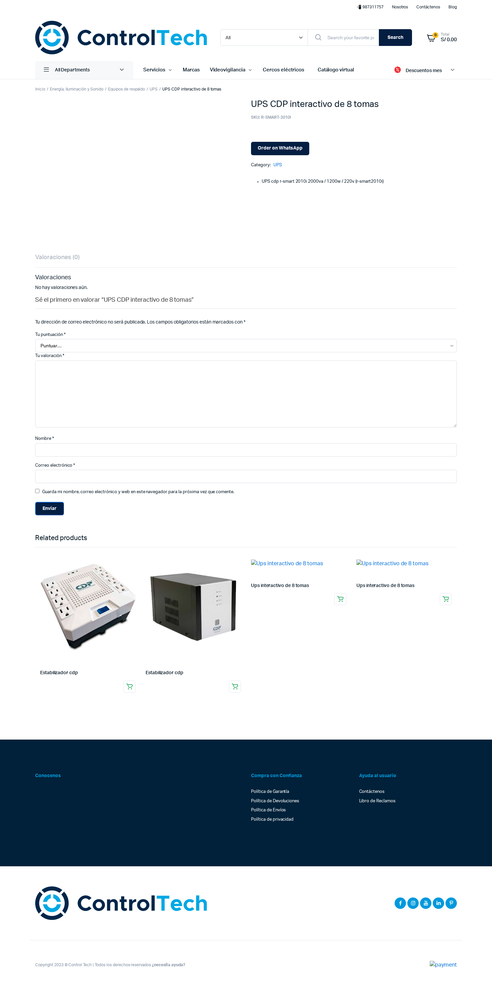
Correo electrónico (55, 465)
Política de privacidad (272, 819)
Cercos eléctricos (283, 69)
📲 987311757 (370, 7)
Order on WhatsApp (280, 148)
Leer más (130, 687)
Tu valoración (49, 356)
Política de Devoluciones (275, 801)
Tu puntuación (50, 335)
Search (395, 37)
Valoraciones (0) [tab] (57, 257)
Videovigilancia (228, 69)
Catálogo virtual (336, 69)
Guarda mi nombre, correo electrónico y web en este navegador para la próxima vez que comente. (138, 492)
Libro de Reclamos (377, 801)
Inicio (40, 89)
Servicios (154, 69)
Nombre (44, 439)
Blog (452, 7)
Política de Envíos (268, 810)
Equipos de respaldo (126, 89)
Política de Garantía (270, 792)
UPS (154, 89)
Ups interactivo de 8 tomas (280, 585)
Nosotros (400, 7)
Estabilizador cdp (59, 673)
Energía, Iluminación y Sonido (76, 89)
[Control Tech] (121, 37)
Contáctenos (428, 7)
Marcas (191, 69)
